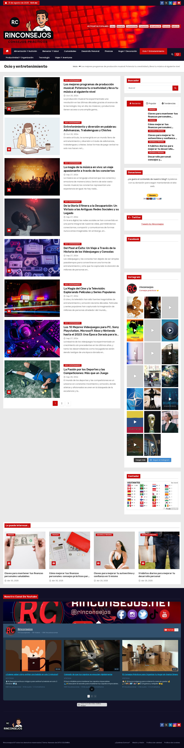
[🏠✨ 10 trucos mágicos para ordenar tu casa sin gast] (152, 307)
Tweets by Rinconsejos (152, 224)
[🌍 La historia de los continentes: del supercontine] (135, 445)
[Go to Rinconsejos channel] (11, 630)
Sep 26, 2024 (72, 377)
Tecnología (44, 57)
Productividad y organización (19, 57)
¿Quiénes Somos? (122, 742)
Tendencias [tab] (169, 103)
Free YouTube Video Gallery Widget (91, 704)
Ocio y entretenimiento (153, 51)
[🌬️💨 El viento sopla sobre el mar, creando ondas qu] (152, 330)
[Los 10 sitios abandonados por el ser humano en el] (170, 353)
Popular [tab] (152, 103)
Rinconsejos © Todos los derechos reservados (22, 742)
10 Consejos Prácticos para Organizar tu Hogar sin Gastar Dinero (150, 674)
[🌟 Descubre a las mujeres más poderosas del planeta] (170, 422)
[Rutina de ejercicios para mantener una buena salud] (152, 445)
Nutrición (175, 26)
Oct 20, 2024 (72, 95)
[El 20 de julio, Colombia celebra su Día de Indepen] (135, 422)
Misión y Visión (138, 742)
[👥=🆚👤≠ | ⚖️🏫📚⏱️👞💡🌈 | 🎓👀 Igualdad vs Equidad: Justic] (152, 353)
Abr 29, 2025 (102, 580)
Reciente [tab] (136, 103)
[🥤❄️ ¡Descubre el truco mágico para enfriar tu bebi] (135, 307)
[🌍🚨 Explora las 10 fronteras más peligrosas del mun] (135, 330)
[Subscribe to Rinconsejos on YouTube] (171, 629)
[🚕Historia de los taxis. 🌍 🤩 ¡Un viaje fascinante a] (152, 376)
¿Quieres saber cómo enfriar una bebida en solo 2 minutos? (32, 674)
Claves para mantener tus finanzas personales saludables (163, 116)
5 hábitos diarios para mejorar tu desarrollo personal (160, 149)
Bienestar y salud (51, 51)
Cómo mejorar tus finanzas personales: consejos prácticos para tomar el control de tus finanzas (69, 576)
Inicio (75, 66)
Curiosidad (143, 26)
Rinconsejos (25, 629)
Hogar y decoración (127, 51)
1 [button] (88, 696)
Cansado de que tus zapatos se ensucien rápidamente (88, 674)
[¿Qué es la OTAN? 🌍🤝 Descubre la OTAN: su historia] (135, 399)
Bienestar (120, 26)
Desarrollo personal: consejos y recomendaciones (159, 159)
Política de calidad (154, 742)
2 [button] (91, 696)
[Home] (7, 51)
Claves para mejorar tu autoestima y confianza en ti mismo (163, 138)
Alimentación (155, 26)
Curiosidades (132, 26)
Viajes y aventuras (63, 57)
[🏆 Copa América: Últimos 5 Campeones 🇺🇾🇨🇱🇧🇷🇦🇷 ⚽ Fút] (152, 422)
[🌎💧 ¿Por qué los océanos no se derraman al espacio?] (170, 376)
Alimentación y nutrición (25, 51)
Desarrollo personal (90, 51)
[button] (172, 54)
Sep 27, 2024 (72, 174)
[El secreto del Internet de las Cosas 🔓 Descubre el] (170, 399)
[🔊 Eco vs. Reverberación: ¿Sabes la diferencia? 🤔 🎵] (170, 330)
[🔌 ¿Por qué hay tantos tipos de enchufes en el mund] (135, 353)
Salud (112, 26)
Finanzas (166, 26)
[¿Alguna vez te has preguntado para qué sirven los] (152, 399)
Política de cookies (172, 742)
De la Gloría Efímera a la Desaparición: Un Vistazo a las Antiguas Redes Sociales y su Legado (91, 209)
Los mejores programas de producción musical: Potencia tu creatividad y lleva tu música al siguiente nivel (91, 88)
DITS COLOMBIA (63, 742)
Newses (51, 742)
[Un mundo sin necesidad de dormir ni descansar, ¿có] (135, 376)
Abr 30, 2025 (13, 580)
